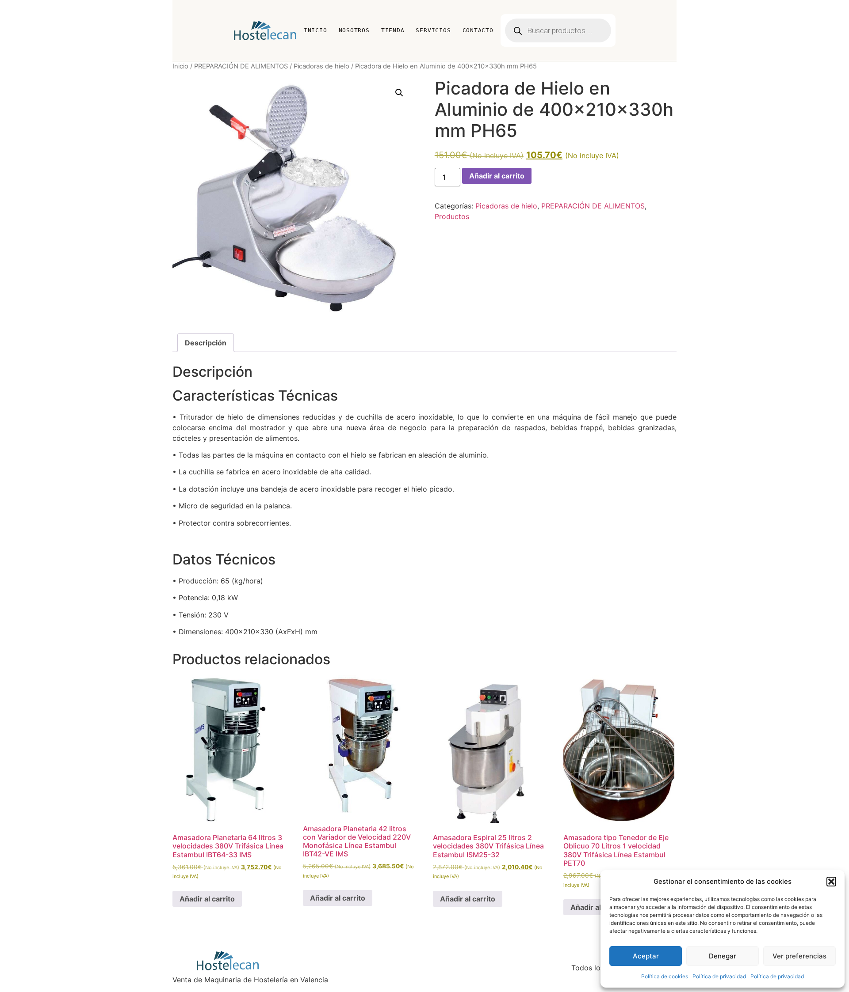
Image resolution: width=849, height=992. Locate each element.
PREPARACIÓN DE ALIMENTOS (241, 66)
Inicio (315, 30)
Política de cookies (664, 976)
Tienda (393, 30)
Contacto (478, 30)
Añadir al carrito (496, 175)
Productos (452, 216)
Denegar (722, 956)
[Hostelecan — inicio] (265, 30)
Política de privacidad (719, 976)
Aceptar (646, 956)
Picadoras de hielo (321, 66)
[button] (831, 881)
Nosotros (354, 30)
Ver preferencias (799, 956)
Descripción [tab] (205, 342)
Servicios (433, 30)
